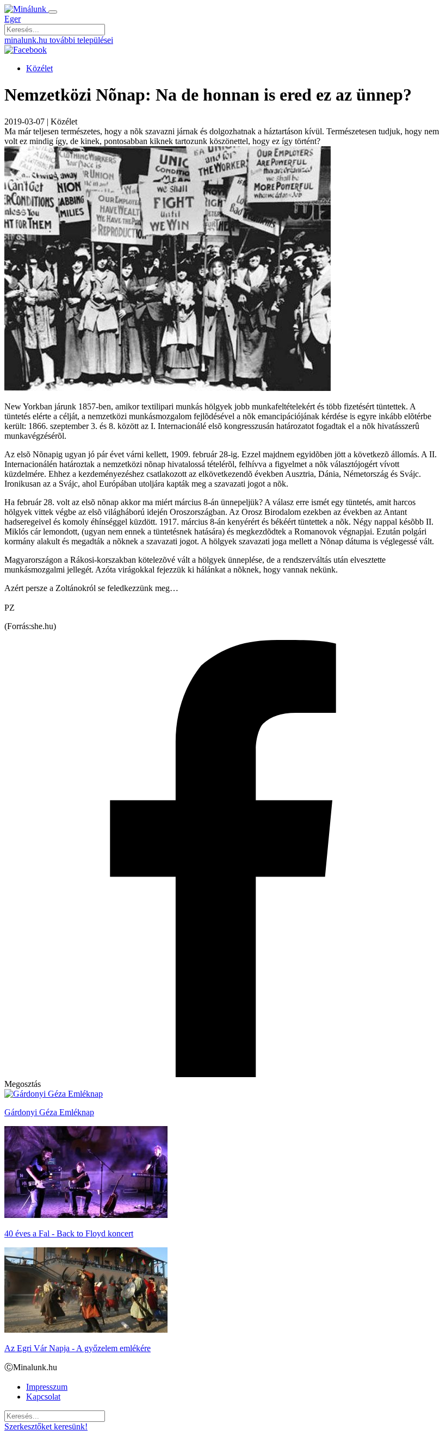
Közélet (39, 68)
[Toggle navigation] (52, 12)
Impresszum (46, 1386)
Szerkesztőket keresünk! (46, 1426)
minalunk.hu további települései (58, 40)
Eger (12, 18)
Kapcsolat (43, 1396)
